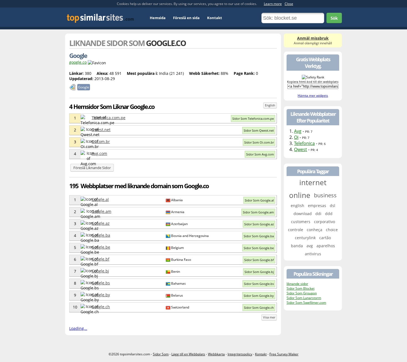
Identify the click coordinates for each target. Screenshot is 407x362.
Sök (334, 18)
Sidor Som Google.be (259, 248)
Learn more (273, 3)
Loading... (78, 328)
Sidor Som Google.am (258, 212)
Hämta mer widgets (313, 95)
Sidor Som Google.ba (259, 236)
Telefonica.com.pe (108, 117)
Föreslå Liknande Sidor (92, 167)
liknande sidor (297, 283)
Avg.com (99, 153)
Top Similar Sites (100, 18)
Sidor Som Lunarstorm (304, 297)
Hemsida (158, 17)
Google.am (101, 211)
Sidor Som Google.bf (259, 260)
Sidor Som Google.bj (259, 272)
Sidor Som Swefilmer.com (306, 302)
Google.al (100, 199)
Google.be (101, 247)
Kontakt (214, 17)
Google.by (101, 294)
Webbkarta (216, 354)
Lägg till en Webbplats (188, 354)
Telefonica (304, 143)
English (270, 105)
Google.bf (100, 259)
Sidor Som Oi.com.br (259, 142)
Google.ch (101, 306)
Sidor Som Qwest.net (259, 130)
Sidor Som (161, 354)
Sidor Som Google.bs (259, 284)
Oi (296, 137)
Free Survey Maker (283, 354)
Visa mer (269, 317)
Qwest (300, 149)
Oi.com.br (101, 141)
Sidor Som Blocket (301, 288)
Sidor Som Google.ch (259, 307)
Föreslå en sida (186, 17)
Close (289, 3)
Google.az (101, 223)
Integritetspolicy (240, 354)
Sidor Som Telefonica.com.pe (253, 118)
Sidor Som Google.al (259, 200)
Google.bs (101, 282)
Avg (298, 131)
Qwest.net (101, 129)
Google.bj (100, 271)
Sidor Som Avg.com (260, 154)
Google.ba (101, 235)
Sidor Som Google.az (259, 224)
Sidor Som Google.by (259, 296)
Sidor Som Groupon (302, 293)
